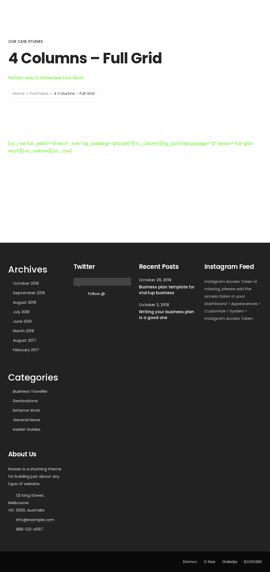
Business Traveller (30, 391)
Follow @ (96, 293)
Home (19, 93)
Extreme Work (26, 410)
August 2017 (24, 340)
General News (26, 420)
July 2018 (21, 312)
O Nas (198, 7)
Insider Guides (26, 429)
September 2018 (29, 293)
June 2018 (22, 321)
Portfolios (39, 93)
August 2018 (24, 302)
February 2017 (26, 350)
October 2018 (26, 283)
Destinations (25, 401)
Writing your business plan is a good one (166, 315)
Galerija (216, 7)
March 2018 (23, 331)
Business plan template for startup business (167, 290)
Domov (180, 7)
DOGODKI (237, 7)
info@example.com (35, 519)
